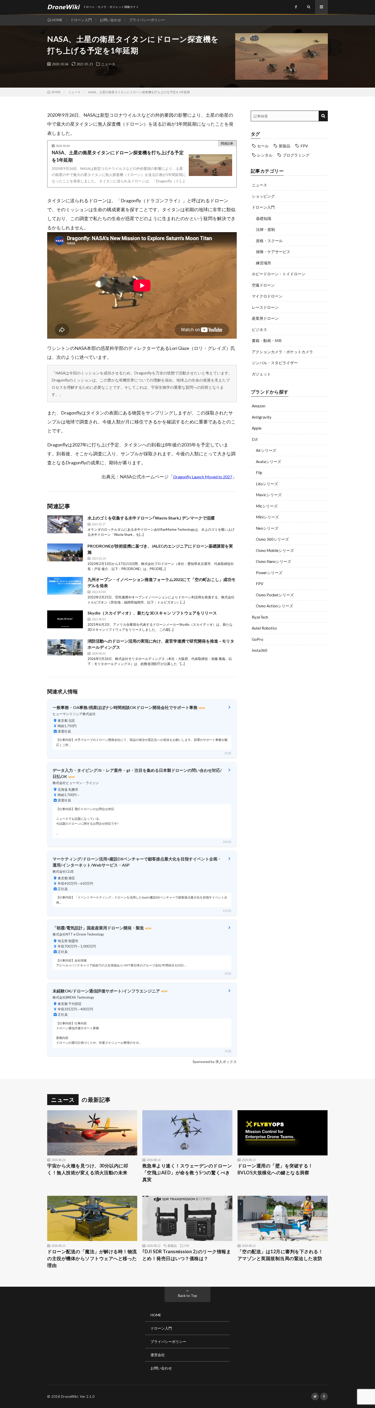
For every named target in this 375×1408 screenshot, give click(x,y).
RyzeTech (260, 617)
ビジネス (259, 329)
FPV (304, 146)
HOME (57, 20)
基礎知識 (263, 218)
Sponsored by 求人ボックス (215, 1061)
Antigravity (261, 417)
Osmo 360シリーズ (272, 539)
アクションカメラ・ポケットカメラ (282, 351)
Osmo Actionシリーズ (274, 606)
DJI (255, 439)
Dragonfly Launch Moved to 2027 (202, 476)
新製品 (284, 146)
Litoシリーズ (267, 483)
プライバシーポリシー (147, 20)
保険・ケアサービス (273, 251)
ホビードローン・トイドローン (278, 273)
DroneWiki (69, 1396)
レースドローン (265, 307)
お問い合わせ (110, 20)
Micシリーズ (267, 506)
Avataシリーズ (268, 461)
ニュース (108, 64)
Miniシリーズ (267, 517)
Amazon (258, 406)
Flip (259, 472)
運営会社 (158, 1355)
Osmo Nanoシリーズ (273, 561)
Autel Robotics (264, 628)
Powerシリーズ (269, 572)
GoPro (257, 639)
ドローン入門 (81, 20)
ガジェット (261, 374)
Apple (256, 428)
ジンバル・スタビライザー (275, 362)
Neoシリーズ (267, 528)
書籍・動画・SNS (267, 340)
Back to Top (187, 1295)
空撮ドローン (263, 285)
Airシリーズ (266, 450)
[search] (323, 116)
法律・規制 (265, 229)
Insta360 (259, 650)
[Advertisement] (289, 698)
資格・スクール (269, 240)
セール (263, 146)
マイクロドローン (267, 296)
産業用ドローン (265, 318)
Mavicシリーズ (269, 494)
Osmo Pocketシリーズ (275, 595)
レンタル (264, 155)
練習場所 (263, 263)
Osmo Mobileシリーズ (275, 550)
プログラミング (296, 155)
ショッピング (263, 196)
